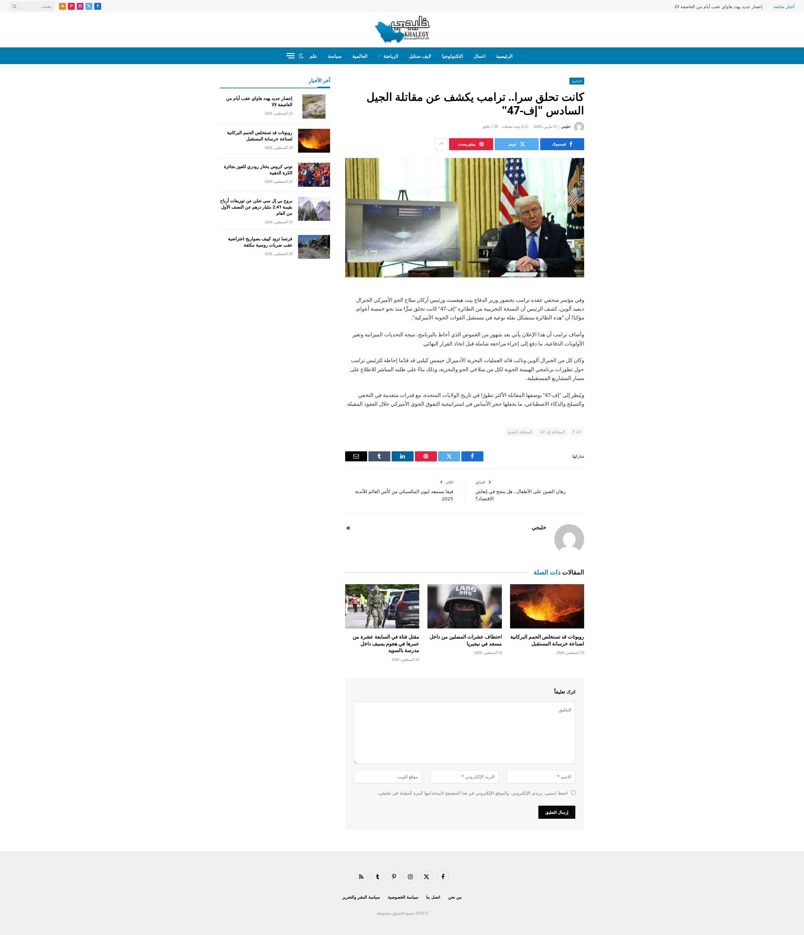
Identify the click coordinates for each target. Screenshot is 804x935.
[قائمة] (290, 56)
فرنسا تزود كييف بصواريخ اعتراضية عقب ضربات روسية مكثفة (260, 242)
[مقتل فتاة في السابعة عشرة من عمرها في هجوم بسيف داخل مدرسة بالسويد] (382, 606)
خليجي (566, 126)
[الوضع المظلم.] (301, 55)
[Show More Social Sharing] (441, 144)
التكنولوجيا (452, 56)
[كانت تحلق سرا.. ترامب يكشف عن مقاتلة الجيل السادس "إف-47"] (464, 218)
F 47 (577, 432)
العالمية (359, 56)
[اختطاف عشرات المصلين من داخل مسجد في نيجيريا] (464, 606)
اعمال (480, 56)
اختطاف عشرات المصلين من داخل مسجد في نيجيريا (466, 640)
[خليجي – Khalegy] (402, 30)
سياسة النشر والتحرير (361, 897)
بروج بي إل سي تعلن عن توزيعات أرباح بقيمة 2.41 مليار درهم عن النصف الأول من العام (256, 207)
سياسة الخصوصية (403, 897)
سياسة (335, 56)
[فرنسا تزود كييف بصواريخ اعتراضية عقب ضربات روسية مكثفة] (314, 247)
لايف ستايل (420, 56)
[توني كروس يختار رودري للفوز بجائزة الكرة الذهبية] (314, 175)
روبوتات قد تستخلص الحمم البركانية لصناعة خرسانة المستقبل (547, 640)
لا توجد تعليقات (512, 126)
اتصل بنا (433, 897)
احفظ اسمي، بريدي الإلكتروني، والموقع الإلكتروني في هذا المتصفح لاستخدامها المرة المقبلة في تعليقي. (473, 793)
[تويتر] (606, 324)
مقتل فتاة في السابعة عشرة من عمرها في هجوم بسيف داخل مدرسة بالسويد (386, 643)
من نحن (455, 897)
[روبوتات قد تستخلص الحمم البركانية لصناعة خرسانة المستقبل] (547, 606)
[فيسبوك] (606, 308)
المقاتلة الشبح (520, 432)
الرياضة (390, 56)
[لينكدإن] (606, 340)
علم (313, 56)
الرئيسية (504, 56)
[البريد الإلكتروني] (606, 372)
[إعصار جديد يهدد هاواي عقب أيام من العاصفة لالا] (314, 107)
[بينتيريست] (606, 356)
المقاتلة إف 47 (552, 432)
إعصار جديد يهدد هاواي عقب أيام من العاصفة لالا (718, 6)
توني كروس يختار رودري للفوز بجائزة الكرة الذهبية (258, 169)
